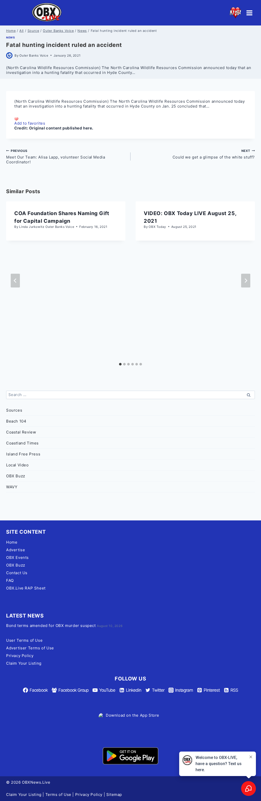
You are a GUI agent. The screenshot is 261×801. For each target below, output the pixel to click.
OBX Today (157, 227)
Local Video (17, 465)
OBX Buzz (15, 476)
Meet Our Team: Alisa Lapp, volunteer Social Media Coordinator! (55, 156)
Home (11, 542)
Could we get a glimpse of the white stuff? (214, 154)
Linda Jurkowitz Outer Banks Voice (46, 227)
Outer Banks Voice (33, 55)
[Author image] (9, 55)
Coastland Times (22, 443)
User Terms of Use (24, 640)
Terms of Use (58, 794)
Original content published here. (61, 128)
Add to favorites (29, 123)
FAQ (10, 580)
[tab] (120, 364)
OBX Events (17, 557)
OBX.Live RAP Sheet (26, 588)
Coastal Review (21, 432)
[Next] (245, 280)
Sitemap (114, 794)
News (10, 37)
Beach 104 (16, 421)
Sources (14, 410)
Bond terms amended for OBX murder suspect (51, 625)
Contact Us (17, 572)
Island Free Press (23, 454)
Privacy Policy (19, 655)
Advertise (15, 549)
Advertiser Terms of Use (30, 648)
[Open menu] (249, 13)
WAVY (11, 486)
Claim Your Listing (24, 663)
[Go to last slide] (15, 280)
